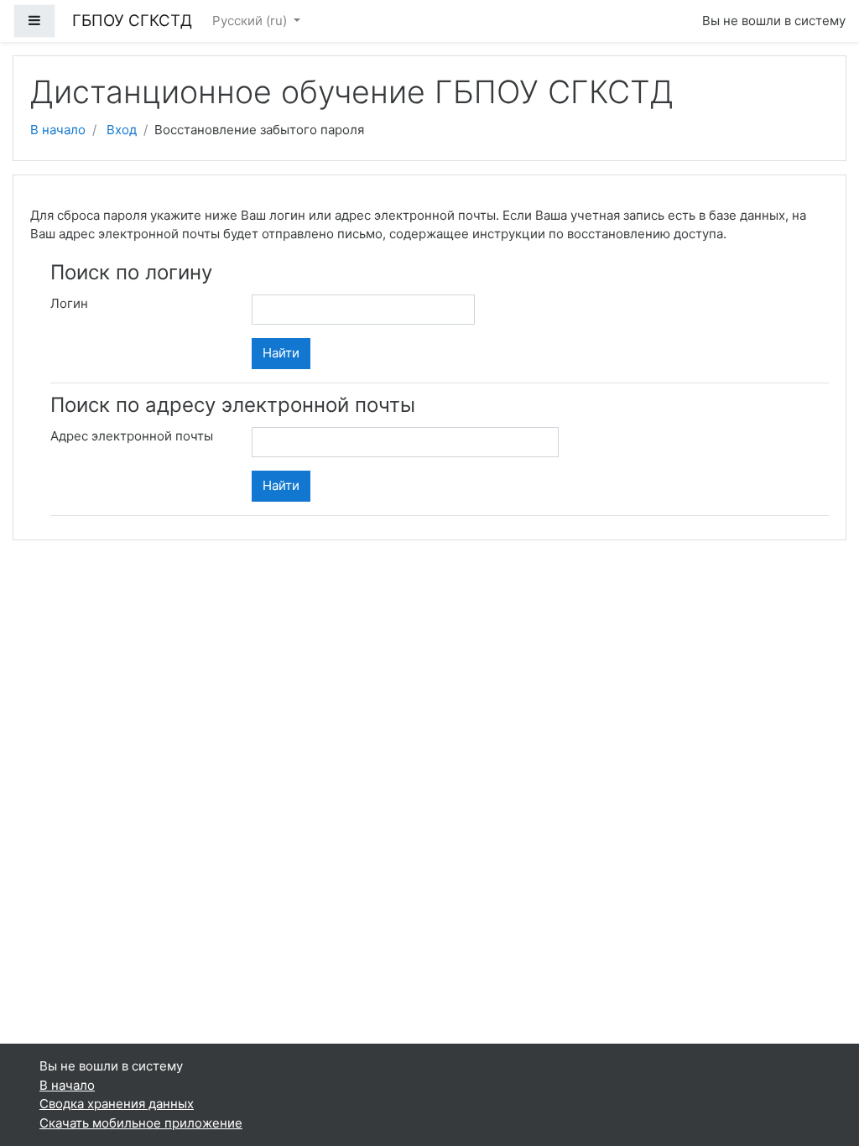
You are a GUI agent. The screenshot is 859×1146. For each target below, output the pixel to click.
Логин (69, 303)
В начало (58, 130)
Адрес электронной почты (131, 436)
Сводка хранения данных (116, 1104)
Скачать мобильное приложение (140, 1123)
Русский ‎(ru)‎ (251, 21)
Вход (122, 130)
